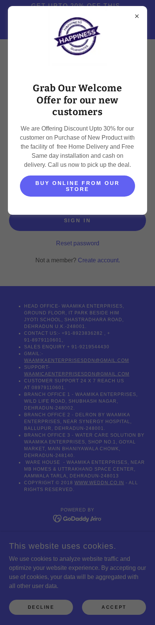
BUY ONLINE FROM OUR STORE (77, 186)
